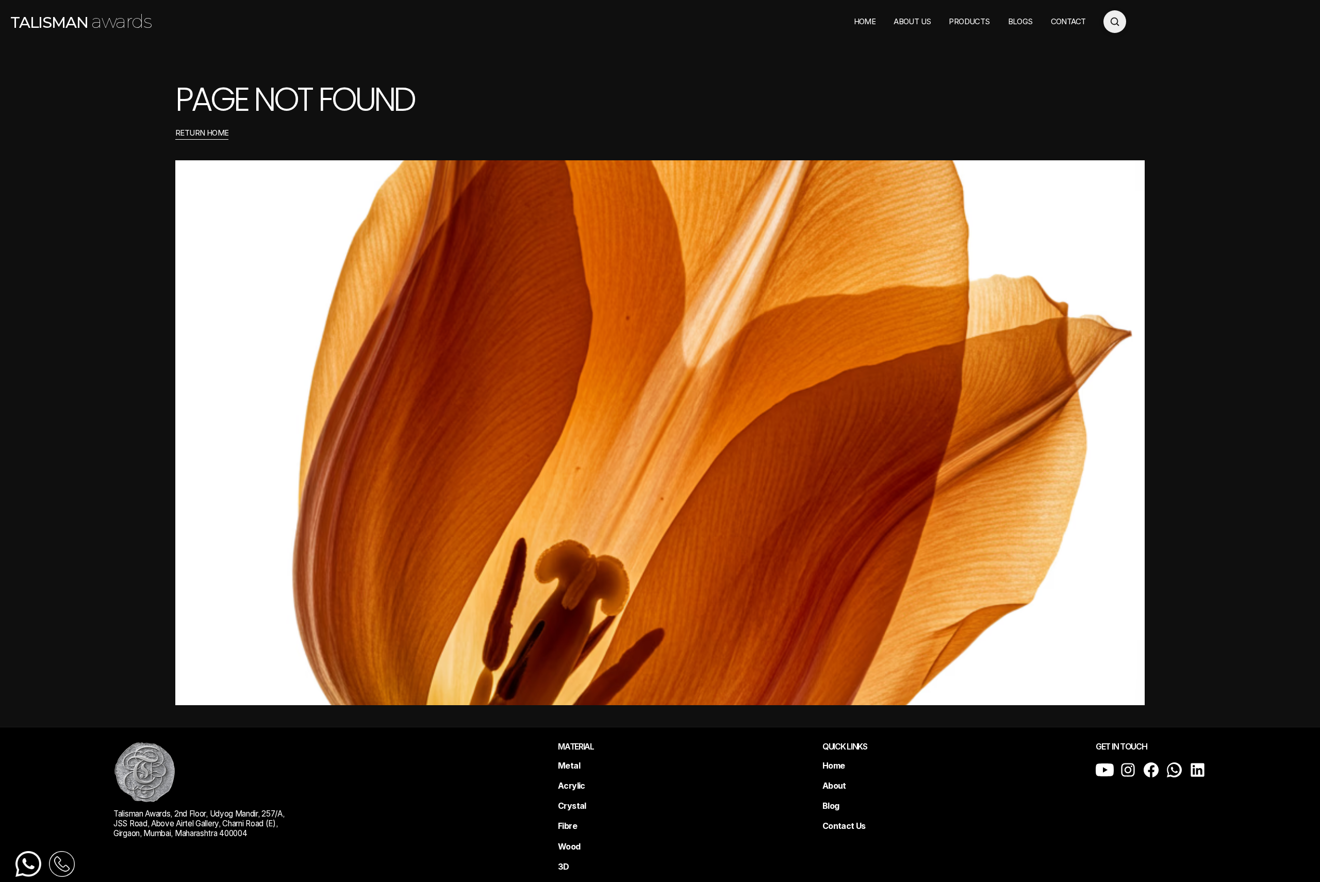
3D (563, 866)
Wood (569, 846)
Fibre (567, 826)
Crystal (572, 806)
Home (833, 765)
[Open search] (1114, 21)
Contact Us (844, 826)
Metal (569, 765)
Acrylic (571, 785)
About (834, 785)
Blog (830, 806)
